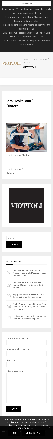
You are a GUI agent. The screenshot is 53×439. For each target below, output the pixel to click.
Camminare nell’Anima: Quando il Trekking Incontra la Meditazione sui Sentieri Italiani (29, 273)
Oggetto (10, 360)
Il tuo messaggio (14, 371)
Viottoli (29, 67)
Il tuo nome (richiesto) (17, 338)
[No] (49, 427)
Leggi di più (33, 433)
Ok (14, 433)
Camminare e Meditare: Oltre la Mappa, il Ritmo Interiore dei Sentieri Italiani (29, 285)
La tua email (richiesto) (17, 349)
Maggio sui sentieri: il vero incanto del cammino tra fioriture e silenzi (28, 295)
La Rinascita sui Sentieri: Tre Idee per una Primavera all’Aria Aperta (29, 317)
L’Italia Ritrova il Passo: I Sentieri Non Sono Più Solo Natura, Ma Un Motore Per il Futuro (29, 306)
